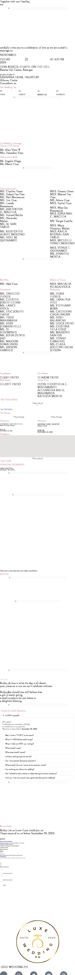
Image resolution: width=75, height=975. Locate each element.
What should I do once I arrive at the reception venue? (25, 765)
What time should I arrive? (15, 752)
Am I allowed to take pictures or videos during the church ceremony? (31, 773)
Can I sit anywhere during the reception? (20, 761)
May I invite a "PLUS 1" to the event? (19, 735)
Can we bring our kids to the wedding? (19, 769)
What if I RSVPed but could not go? (19, 739)
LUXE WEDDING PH (14, 967)
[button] (2, 403)
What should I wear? (13, 748)
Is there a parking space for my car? (18, 756)
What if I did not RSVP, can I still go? (19, 744)
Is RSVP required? (12, 715)
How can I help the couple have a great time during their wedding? (30, 778)
